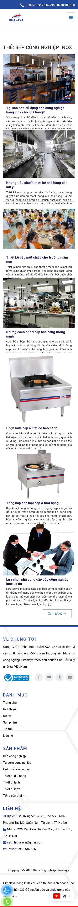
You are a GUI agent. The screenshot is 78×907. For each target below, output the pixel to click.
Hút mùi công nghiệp (17, 769)
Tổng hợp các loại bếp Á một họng (32, 503)
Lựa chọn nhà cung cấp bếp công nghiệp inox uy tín (37, 582)
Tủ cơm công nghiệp (17, 763)
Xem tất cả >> (57, 613)
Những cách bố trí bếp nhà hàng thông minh (35, 334)
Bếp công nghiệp (14, 756)
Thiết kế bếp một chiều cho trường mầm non (37, 259)
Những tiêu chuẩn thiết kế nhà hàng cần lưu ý (36, 185)
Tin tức (8, 729)
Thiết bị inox (11, 789)
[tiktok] (59, 677)
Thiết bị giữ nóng (14, 776)
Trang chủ (10, 703)
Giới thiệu (9, 709)
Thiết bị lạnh (11, 782)
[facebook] (39, 677)
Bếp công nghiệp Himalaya (51, 870)
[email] (70, 677)
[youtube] (49, 677)
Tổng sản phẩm (14, 796)
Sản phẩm (10, 722)
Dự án (7, 716)
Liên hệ (8, 736)
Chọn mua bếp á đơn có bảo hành (31, 428)
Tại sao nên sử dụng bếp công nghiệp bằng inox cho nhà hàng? (35, 110)
